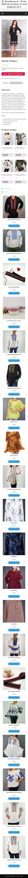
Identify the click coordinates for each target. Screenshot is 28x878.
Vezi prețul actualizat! (13, 74)
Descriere (5, 83)
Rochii (10, 18)
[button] (26, 14)
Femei (6, 18)
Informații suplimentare (16, 83)
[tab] (5, 82)
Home (2, 18)
